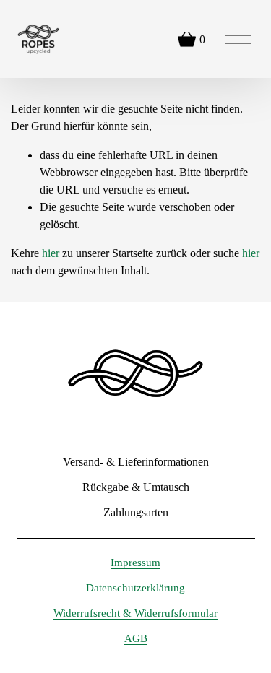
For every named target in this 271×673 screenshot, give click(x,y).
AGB (135, 638)
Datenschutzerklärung (135, 588)
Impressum (135, 562)
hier (50, 253)
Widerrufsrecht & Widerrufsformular (135, 613)
